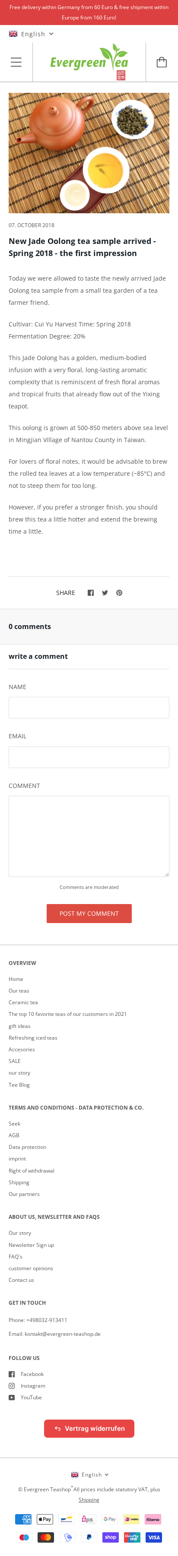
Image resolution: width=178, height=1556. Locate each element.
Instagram (33, 1385)
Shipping (19, 1182)
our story (19, 1072)
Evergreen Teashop (47, 1489)
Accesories (22, 1049)
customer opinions (31, 1268)
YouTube (31, 1397)
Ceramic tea (23, 1002)
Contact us (21, 1280)
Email (17, 736)
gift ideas (20, 1026)
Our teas (19, 990)
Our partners (24, 1194)
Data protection (27, 1147)
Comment (24, 785)
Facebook (32, 1374)
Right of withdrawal (31, 1170)
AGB (14, 1135)
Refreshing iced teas (33, 1037)
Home (16, 979)
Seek (14, 1123)
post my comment (89, 913)
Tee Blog (19, 1084)
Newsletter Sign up (31, 1245)
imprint (17, 1158)
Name (17, 687)
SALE (15, 1061)
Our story (20, 1233)
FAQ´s (15, 1256)
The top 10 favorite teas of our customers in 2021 (68, 1014)
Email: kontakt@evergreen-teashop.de (55, 1334)
